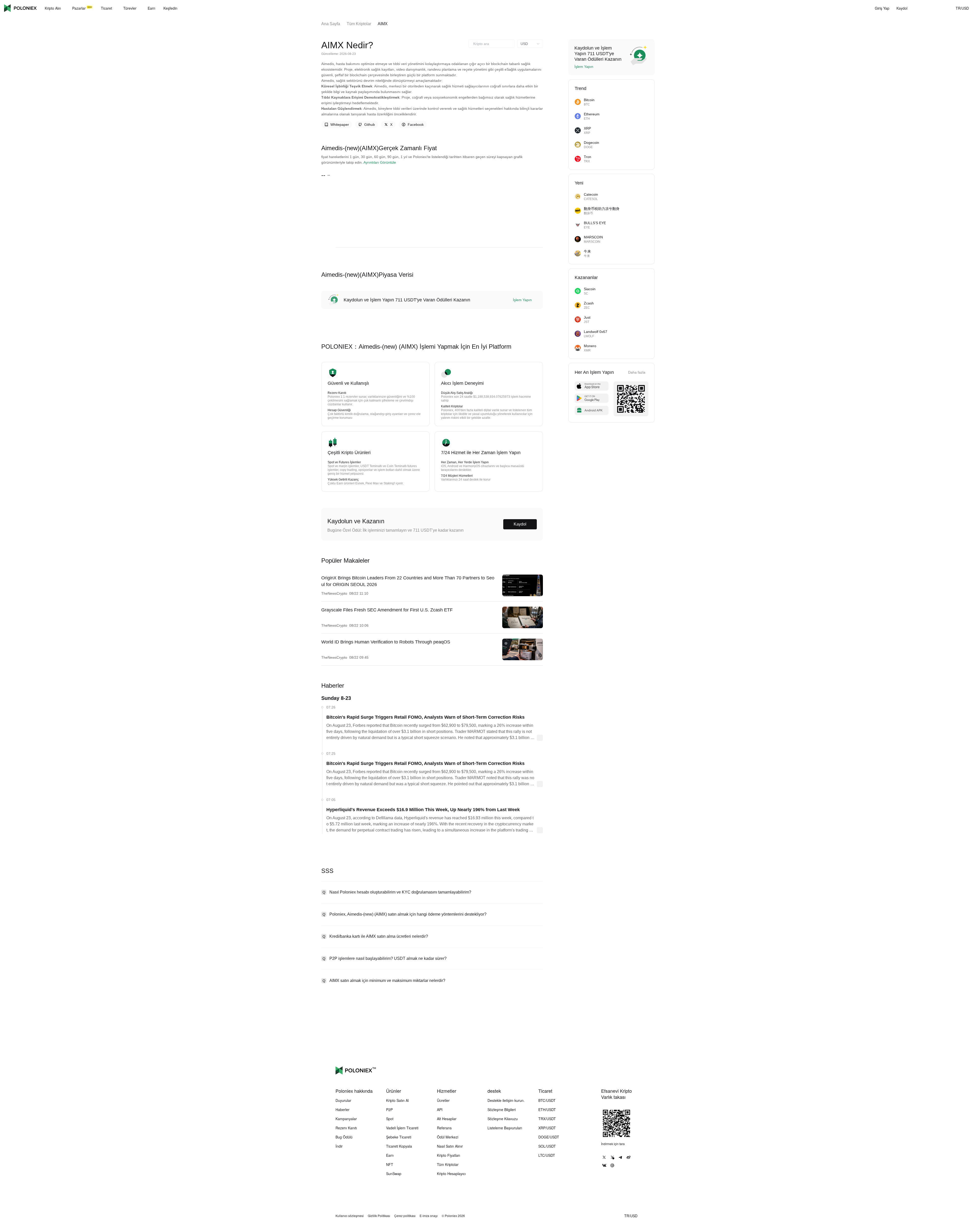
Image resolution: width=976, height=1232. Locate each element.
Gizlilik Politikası (379, 1216)
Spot (389, 1118)
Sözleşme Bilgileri (501, 1109)
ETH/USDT (547, 1109)
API (440, 1109)
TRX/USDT (547, 1118)
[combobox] (491, 44)
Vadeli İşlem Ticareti (402, 1127)
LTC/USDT (546, 1155)
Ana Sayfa (330, 24)
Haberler (342, 1109)
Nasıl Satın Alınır (450, 1146)
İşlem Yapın (522, 216)
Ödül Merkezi (447, 1136)
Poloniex (20, 8)
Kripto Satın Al (397, 1100)
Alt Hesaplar (446, 1118)
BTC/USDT (547, 1100)
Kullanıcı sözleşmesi (350, 1216)
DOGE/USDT (548, 1136)
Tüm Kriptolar (359, 24)
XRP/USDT (547, 1127)
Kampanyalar (346, 1118)
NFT (389, 1164)
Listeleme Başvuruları (504, 1127)
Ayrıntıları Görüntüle (379, 79)
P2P (389, 1109)
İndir (339, 1146)
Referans (444, 1127)
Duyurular (343, 1100)
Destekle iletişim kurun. (506, 1100)
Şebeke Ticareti (398, 1136)
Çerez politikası (405, 1216)
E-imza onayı (429, 1216)
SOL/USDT (547, 1146)
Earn (390, 1155)
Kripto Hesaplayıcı (451, 1173)
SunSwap (393, 1173)
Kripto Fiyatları (448, 1155)
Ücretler (443, 1100)
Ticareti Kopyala (399, 1146)
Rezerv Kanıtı (346, 1127)
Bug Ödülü (344, 1136)
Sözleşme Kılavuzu (502, 1118)
